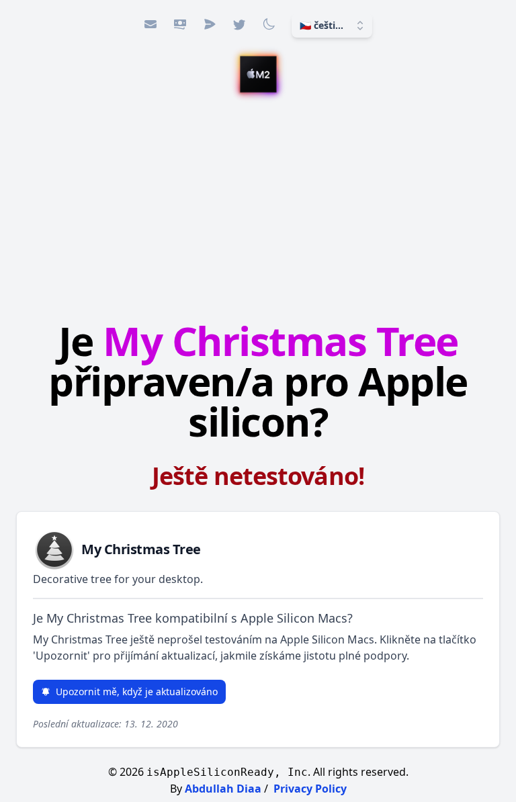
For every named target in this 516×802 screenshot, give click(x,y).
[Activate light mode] (268, 24)
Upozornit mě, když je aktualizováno (137, 691)
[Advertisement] (258, 203)
